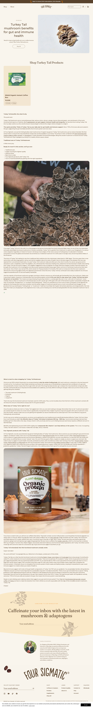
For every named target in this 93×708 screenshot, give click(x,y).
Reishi (45, 557)
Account (76, 693)
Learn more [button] (32, 705)
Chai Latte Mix (54, 537)
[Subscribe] (71, 624)
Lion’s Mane (55, 557)
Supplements (50, 693)
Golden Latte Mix (63, 541)
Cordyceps (65, 557)
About (12, 6)
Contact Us (77, 688)
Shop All (49, 696)
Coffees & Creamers (52, 688)
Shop (5, 6)
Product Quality (65, 688)
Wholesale (86, 688)
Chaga (49, 557)
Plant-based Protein (49, 435)
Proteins (49, 690)
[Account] (83, 6)
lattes (12, 581)
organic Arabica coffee (10, 135)
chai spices (27, 135)
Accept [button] (86, 704)
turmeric (19, 135)
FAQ (75, 690)
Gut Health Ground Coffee (61, 442)
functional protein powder (73, 579)
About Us (64, 690)
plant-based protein (80, 133)
